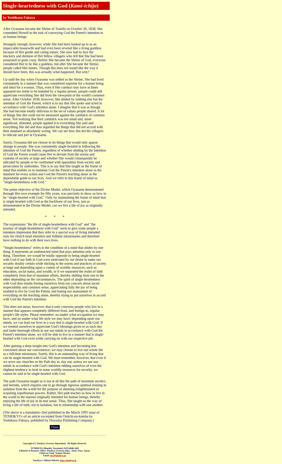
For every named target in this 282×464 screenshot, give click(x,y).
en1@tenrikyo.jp (58, 455)
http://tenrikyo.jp (68, 460)
